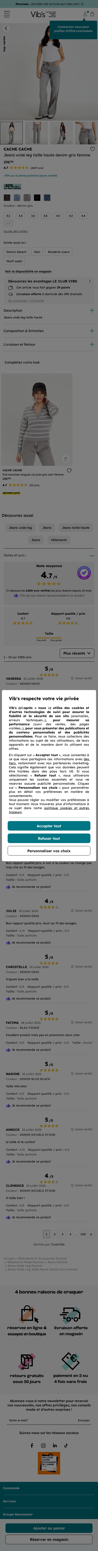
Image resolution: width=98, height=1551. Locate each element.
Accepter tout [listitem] (49, 825)
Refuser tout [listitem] (49, 838)
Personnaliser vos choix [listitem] (48, 850)
